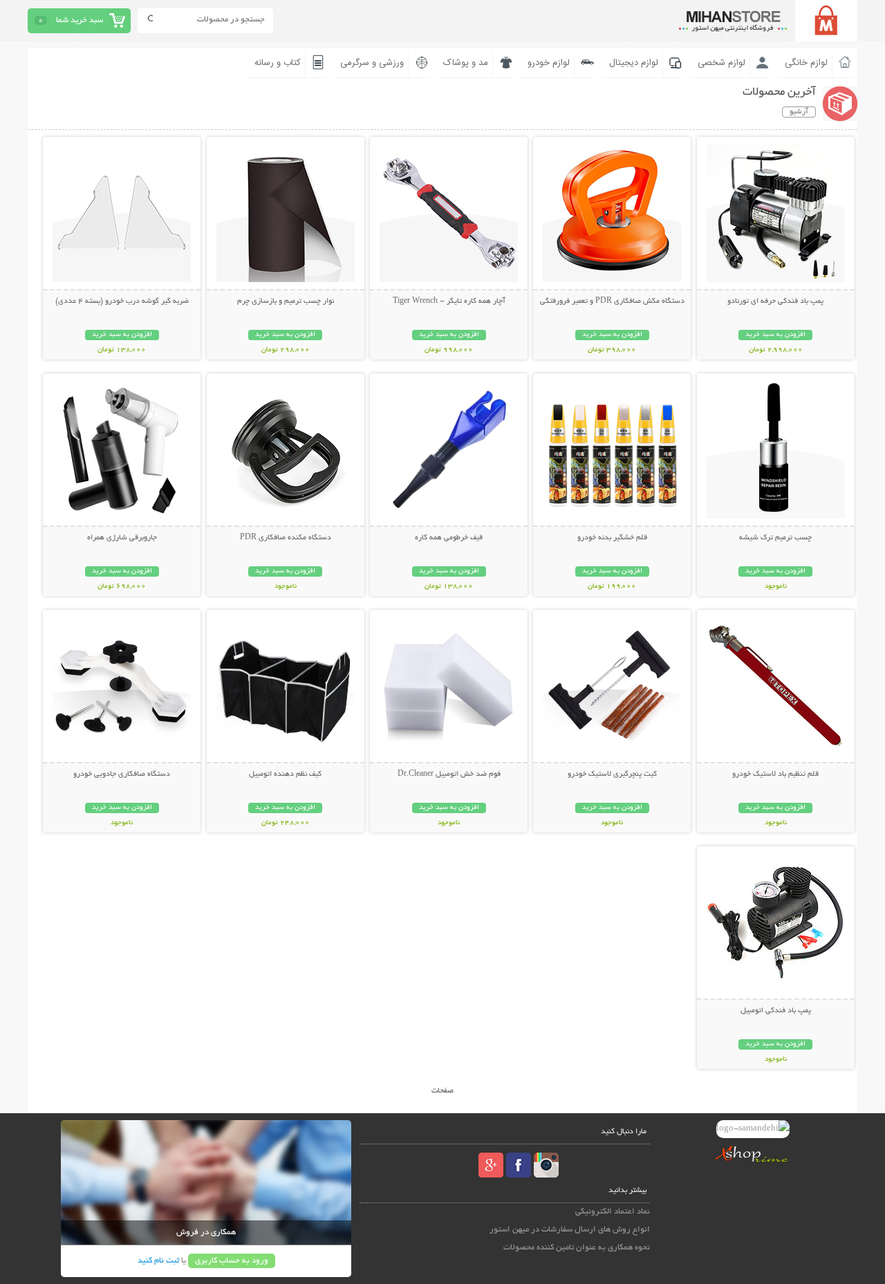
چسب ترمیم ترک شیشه (775, 538)
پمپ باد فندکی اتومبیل (775, 1011)
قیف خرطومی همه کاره (449, 538)
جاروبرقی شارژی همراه (122, 538)
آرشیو (799, 112)
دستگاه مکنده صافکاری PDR (285, 538)
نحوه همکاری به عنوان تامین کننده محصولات (576, 1247)
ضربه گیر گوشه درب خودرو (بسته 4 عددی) (122, 301)
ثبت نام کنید (158, 1260)
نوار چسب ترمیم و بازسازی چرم (285, 301)
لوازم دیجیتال (633, 63)
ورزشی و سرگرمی (372, 63)
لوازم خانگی (806, 63)
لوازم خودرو (549, 63)
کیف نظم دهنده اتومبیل (285, 774)
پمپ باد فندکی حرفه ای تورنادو (775, 301)
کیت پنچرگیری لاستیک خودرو (612, 774)
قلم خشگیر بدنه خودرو (612, 538)
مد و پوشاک (465, 63)
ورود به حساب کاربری (231, 1260)
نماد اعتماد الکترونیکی (612, 1211)
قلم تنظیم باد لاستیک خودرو (775, 774)
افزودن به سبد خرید (775, 335)
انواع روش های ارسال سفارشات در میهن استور (570, 1229)
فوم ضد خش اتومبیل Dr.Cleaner (449, 774)
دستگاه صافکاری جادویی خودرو (121, 774)
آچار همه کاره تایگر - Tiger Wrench (449, 301)
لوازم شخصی (721, 63)
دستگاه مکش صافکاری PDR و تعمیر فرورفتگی (612, 301)
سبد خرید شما (79, 20)
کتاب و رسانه (277, 63)
